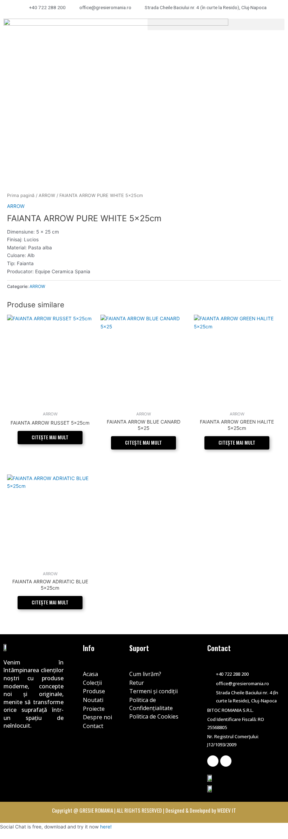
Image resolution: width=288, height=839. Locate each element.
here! (106, 827)
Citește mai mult (50, 437)
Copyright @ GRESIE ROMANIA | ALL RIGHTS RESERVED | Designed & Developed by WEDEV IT (144, 810)
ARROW (47, 195)
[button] (216, 24)
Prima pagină (20, 195)
